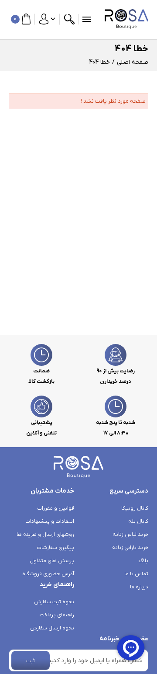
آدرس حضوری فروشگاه (48, 573)
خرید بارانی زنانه (130, 547)
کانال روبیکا (134, 508)
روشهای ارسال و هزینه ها (45, 534)
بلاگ (143, 560)
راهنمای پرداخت (57, 614)
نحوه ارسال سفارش (52, 628)
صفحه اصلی (132, 62)
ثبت (30, 660)
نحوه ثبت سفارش (54, 601)
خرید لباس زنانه (130, 534)
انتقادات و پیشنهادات (49, 521)
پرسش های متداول (52, 560)
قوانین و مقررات (55, 508)
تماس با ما (136, 573)
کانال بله (138, 521)
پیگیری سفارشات (55, 547)
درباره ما (139, 587)
